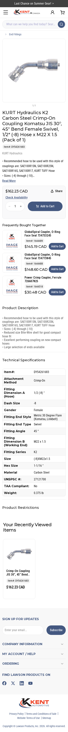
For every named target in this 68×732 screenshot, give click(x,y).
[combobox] (34, 24)
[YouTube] (30, 683)
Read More (9, 181)
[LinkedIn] (22, 683)
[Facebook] (4, 683)
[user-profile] (52, 12)
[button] (27, 105)
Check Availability (16, 197)
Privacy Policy (16, 713)
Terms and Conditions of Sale (41, 713)
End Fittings (15, 34)
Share (59, 191)
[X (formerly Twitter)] (13, 683)
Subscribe (56, 630)
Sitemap (46, 717)
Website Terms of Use (28, 717)
